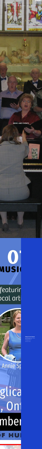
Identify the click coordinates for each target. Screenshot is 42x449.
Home (7, 5)
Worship (19, 5)
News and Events (23, 5)
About (10, 5)
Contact (38, 0)
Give (38, 5)
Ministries (28, 5)
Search (36, 0)
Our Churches (14, 5)
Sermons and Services (33, 5)
